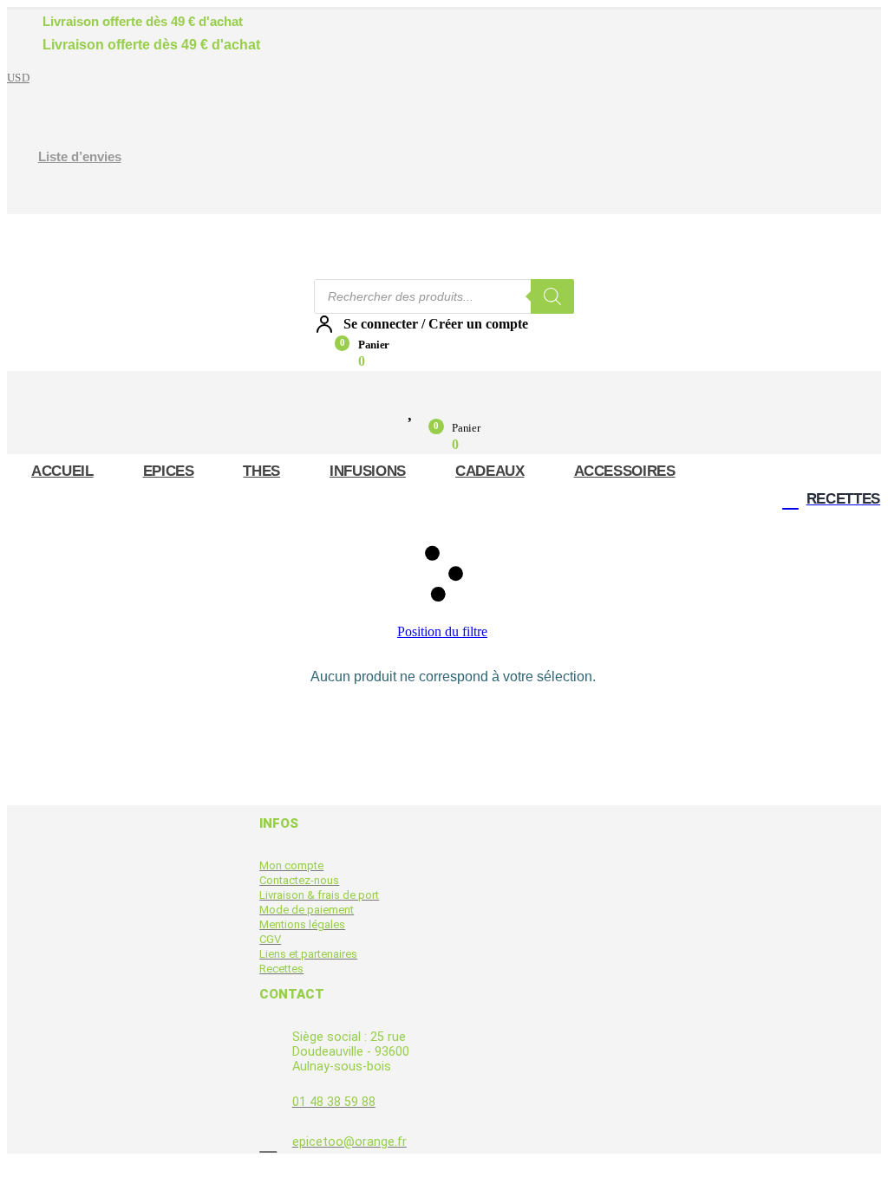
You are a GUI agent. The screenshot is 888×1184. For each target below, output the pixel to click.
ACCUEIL (62, 471)
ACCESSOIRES (625, 471)
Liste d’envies (79, 156)
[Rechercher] (552, 296)
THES (261, 471)
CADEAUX (490, 471)
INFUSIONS (368, 471)
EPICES (168, 471)
